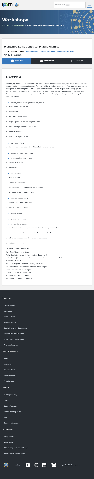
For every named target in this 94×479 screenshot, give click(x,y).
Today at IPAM (9, 437)
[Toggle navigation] (89, 5)
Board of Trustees (10, 406)
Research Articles (10, 370)
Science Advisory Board (12, 412)
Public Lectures (9, 317)
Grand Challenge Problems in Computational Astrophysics (49, 51)
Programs (6, 25)
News (6, 359)
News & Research (10, 351)
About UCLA (8, 442)
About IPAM (7, 429)
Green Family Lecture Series (14, 339)
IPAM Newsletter (10, 375)
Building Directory (10, 395)
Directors (7, 400)
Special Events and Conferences (15, 328)
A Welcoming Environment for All (15, 448)
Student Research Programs (14, 334)
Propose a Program (11, 345)
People (5, 387)
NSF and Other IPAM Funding (14, 454)
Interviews (7, 364)
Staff (5, 417)
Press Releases (9, 381)
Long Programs (9, 306)
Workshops (19, 25)
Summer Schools (10, 322)
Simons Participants (11, 423)
